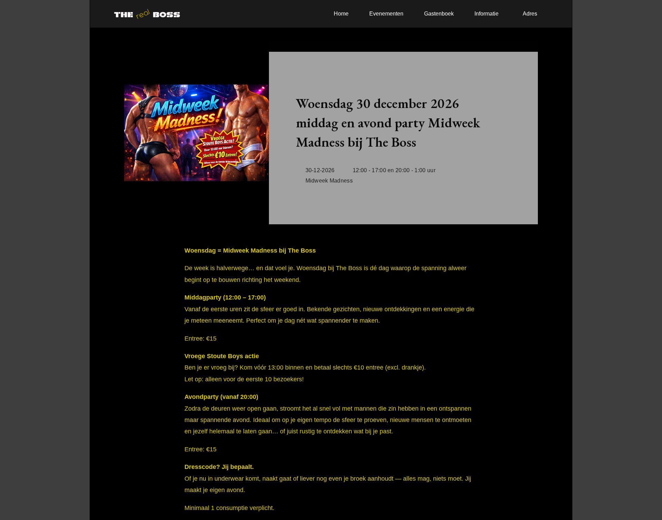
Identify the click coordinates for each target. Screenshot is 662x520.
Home (341, 14)
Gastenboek (439, 14)
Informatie (486, 14)
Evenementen (386, 14)
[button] (488, 14)
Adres (530, 14)
